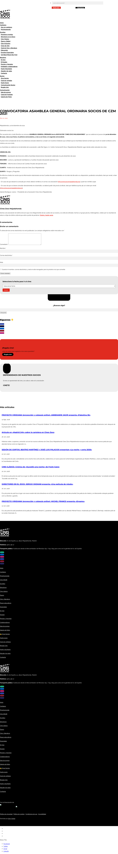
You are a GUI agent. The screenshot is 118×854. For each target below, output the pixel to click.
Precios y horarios (5, 618)
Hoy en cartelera (6, 27)
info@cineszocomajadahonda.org (69, 182)
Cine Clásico (5, 39)
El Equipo (4, 62)
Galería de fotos (5, 630)
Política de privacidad (6, 814)
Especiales (3, 607)
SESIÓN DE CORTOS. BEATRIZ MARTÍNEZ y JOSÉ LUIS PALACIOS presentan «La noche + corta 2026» (47, 450)
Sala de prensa (6, 92)
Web (1, 262)
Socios (2, 76)
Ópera (2, 595)
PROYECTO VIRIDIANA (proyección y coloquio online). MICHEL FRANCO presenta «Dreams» (43, 501)
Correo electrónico (6, 255)
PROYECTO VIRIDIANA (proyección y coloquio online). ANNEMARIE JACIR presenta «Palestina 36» (46, 415)
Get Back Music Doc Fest (9, 55)
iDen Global (11, 818)
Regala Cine (4, 645)
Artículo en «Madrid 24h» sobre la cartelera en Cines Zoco (28, 432)
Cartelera (3, 25)
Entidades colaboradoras (9, 66)
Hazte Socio (5, 83)
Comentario (4, 244)
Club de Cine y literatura (9, 48)
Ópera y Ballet (5, 41)
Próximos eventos (7, 34)
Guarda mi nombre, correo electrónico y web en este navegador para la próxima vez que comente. (33, 269)
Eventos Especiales (7, 52)
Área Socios (80, 7)
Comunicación (5, 90)
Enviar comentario (5, 273)
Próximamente (6, 29)
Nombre (3, 248)
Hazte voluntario (5, 649)
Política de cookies (19, 814)
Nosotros (3, 57)
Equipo (2, 615)
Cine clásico (4, 591)
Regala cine (5, 87)
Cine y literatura (5, 599)
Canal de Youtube (7, 94)
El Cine (3, 60)
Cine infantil (3, 580)
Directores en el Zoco (8, 37)
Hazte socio (56, 7)
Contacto (4, 73)
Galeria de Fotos (6, 97)
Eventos (2, 32)
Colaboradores (5, 622)
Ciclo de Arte (5, 46)
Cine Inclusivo (5, 43)
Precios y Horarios (7, 64)
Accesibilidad (42, 814)
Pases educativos (5, 603)
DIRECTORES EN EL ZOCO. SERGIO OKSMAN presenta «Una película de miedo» (37, 484)
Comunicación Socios (8, 85)
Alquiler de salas (6, 71)
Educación (4, 50)
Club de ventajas (6, 80)
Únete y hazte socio (46, 215)
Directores (3, 587)
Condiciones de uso (31, 814)
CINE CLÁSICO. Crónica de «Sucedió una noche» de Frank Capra (30, 467)
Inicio (2, 23)
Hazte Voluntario (6, 69)
